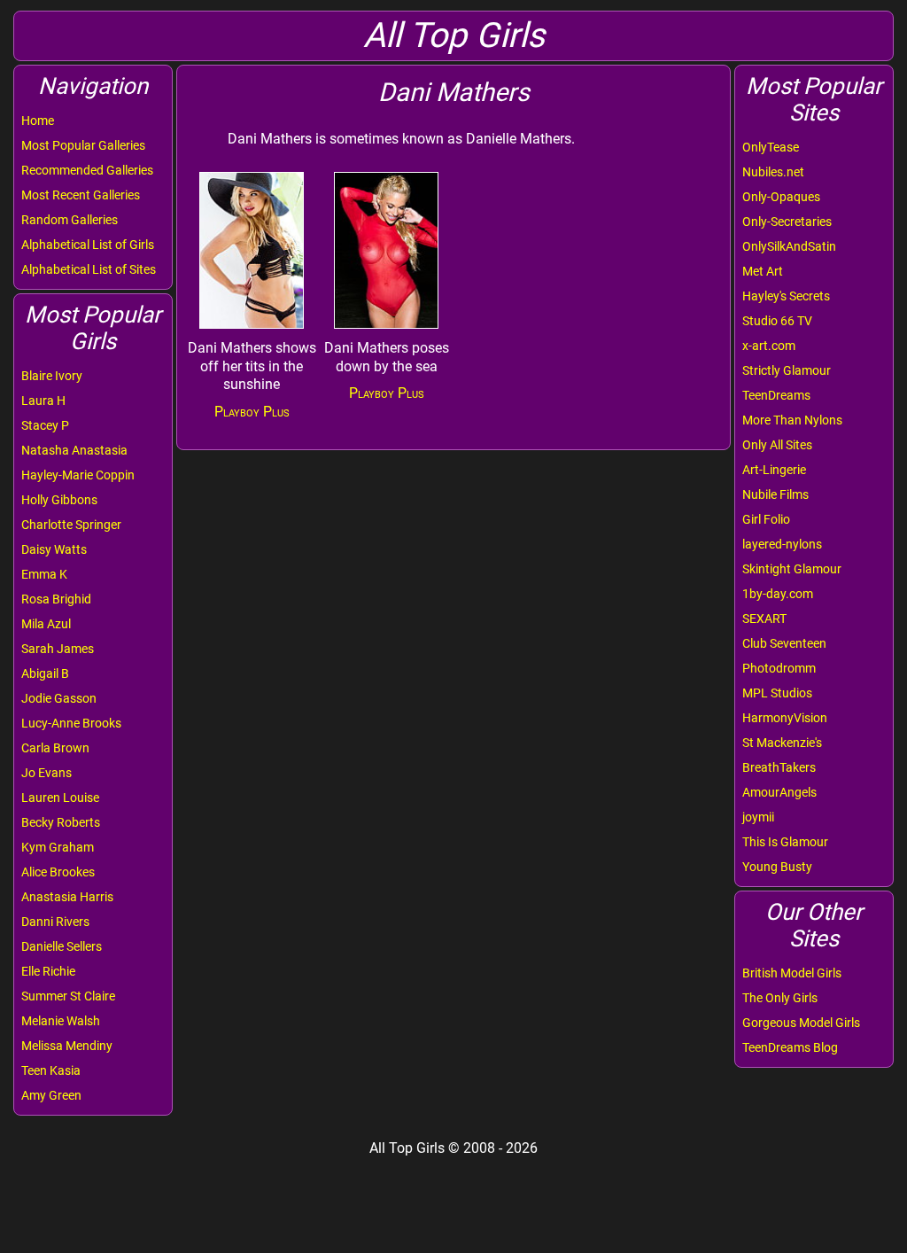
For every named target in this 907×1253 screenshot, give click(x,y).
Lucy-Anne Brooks (71, 723)
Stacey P (45, 425)
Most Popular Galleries (83, 145)
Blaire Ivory (51, 376)
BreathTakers (779, 767)
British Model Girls (791, 973)
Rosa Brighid (56, 599)
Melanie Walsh (60, 1021)
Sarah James (57, 649)
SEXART (764, 618)
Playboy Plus (252, 411)
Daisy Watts (54, 549)
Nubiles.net (773, 172)
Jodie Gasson (59, 698)
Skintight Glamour (791, 569)
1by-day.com (777, 594)
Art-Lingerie (774, 470)
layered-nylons (782, 544)
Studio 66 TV (777, 321)
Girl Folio (766, 519)
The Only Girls (780, 998)
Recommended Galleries (87, 170)
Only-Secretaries (787, 221)
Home (37, 120)
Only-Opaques (781, 197)
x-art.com (768, 346)
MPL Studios (777, 693)
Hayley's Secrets (786, 296)
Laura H (43, 400)
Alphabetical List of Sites (88, 269)
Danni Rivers (55, 921)
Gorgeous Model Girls (801, 1023)
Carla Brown (55, 748)
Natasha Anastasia (74, 450)
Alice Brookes (58, 872)
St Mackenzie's (782, 742)
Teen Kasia (51, 1070)
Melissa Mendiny (66, 1046)
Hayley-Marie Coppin (78, 475)
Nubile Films (775, 494)
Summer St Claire (68, 996)
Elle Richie (48, 971)
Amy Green (51, 1095)
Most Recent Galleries (80, 195)
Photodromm (779, 668)
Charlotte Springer (71, 525)
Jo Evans (46, 773)
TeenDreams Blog (790, 1047)
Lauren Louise (60, 797)
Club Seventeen (784, 643)
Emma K (44, 574)
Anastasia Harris (67, 897)
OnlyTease (770, 147)
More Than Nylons (792, 420)
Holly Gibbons (59, 500)
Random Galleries (69, 220)
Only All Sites (777, 445)
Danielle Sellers (61, 946)
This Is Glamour (785, 842)
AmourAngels (779, 792)
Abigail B (45, 673)
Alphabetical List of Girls (87, 244)
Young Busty (777, 867)
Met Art (762, 271)
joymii (758, 817)
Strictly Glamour (786, 370)
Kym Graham (57, 847)
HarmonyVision (784, 718)
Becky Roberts (60, 822)
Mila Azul (46, 624)
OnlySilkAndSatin (789, 246)
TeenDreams (776, 395)
